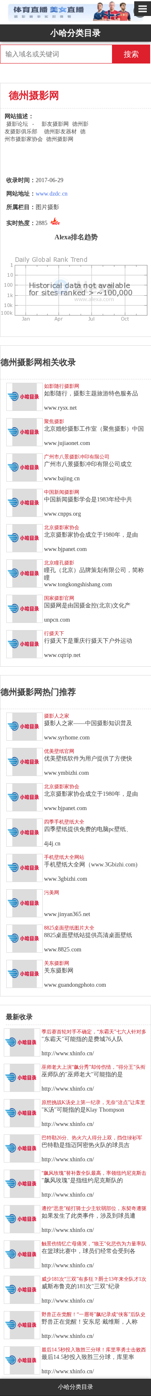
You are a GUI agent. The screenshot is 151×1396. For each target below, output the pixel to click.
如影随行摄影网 (61, 386)
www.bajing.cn (62, 478)
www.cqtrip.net (62, 655)
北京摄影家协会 (61, 527)
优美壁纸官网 (59, 751)
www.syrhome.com (67, 737)
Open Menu (142, 8)
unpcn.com (57, 620)
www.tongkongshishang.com (78, 584)
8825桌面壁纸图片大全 (69, 928)
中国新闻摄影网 (61, 492)
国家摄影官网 (59, 598)
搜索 (131, 54)
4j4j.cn (52, 843)
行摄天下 (54, 633)
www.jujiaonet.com (67, 443)
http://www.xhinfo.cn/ (68, 1053)
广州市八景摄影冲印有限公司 (76, 457)
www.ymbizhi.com (66, 773)
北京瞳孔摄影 (59, 563)
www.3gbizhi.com (65, 879)
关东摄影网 (56, 963)
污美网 (51, 892)
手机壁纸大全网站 (64, 857)
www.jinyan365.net (67, 914)
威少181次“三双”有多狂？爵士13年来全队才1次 (94, 1279)
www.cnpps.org (62, 514)
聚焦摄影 (54, 421)
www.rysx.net (60, 408)
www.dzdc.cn (52, 194)
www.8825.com (62, 949)
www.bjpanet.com (65, 549)
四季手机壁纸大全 (64, 822)
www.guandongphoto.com (75, 985)
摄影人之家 (56, 716)
